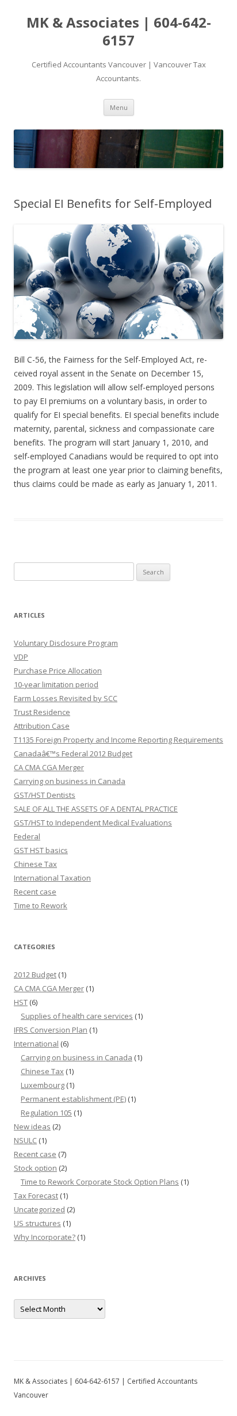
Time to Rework (40, 905)
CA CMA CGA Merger (49, 767)
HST (21, 1002)
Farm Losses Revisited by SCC (65, 698)
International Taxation (52, 878)
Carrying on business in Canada (69, 781)
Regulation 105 (46, 1112)
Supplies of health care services (77, 1016)
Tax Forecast (36, 1195)
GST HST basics (41, 850)
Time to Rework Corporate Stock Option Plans (100, 1182)
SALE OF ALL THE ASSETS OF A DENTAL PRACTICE (96, 809)
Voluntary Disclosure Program (66, 643)
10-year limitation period (56, 684)
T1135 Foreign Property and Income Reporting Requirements (118, 739)
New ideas (32, 1126)
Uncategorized (39, 1209)
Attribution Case (42, 726)
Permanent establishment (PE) (73, 1099)
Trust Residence (42, 712)
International (36, 1043)
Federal (27, 836)
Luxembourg (42, 1085)
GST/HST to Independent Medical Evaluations (93, 822)
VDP (21, 657)
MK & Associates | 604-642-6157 (118, 32)
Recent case (35, 891)
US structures (37, 1223)
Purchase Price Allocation (58, 670)
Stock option (35, 1168)
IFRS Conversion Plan (50, 1030)
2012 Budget (35, 974)
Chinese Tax (35, 864)
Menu (119, 107)
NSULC (25, 1140)
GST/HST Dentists (44, 795)
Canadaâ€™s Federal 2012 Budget (73, 753)
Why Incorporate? (44, 1237)
